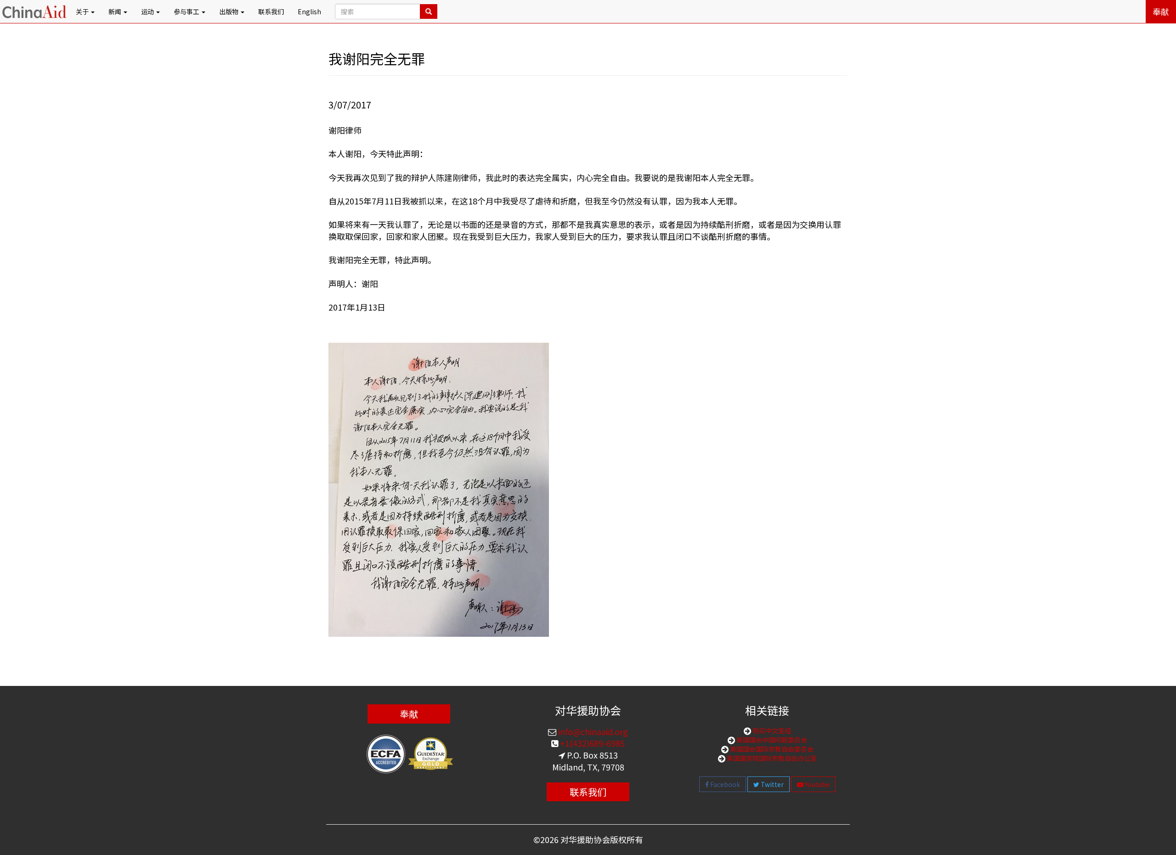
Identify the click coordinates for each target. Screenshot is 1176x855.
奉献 (1161, 11)
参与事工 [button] (187, 11)
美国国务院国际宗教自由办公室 (771, 758)
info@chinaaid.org (592, 731)
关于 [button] (83, 11)
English (309, 11)
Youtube (816, 784)
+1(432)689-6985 (591, 743)
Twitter (771, 784)
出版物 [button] (229, 11)
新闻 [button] (115, 11)
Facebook (724, 784)
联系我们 (271, 11)
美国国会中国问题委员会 (771, 739)
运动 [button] (148, 11)
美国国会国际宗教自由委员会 (771, 748)
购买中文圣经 (771, 730)
